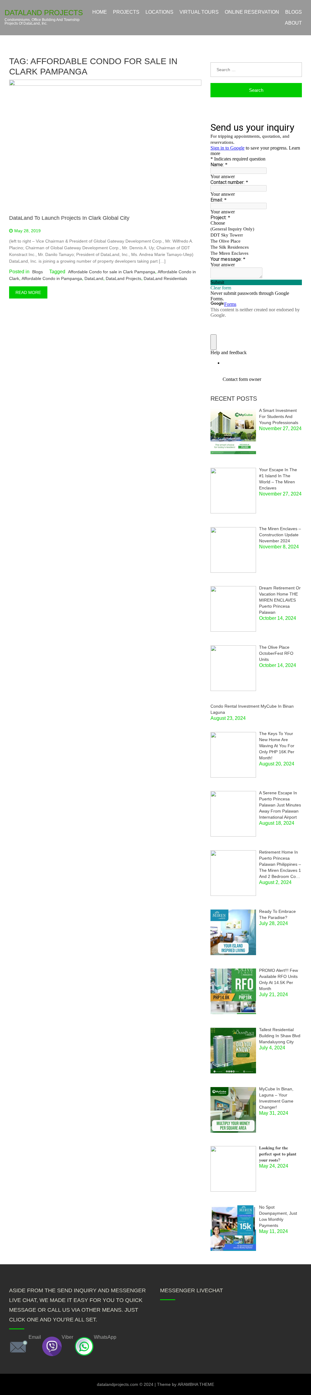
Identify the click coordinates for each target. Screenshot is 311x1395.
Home (99, 12)
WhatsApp (105, 1337)
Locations (159, 12)
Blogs (293, 12)
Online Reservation (252, 12)
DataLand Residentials (165, 278)
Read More (28, 292)
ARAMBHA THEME (196, 1384)
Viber (67, 1337)
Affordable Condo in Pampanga (52, 278)
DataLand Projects (44, 12)
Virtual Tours (199, 12)
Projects (126, 12)
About (293, 23)
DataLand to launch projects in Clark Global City (69, 218)
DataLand (93, 278)
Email (35, 1337)
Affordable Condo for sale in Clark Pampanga (111, 271)
